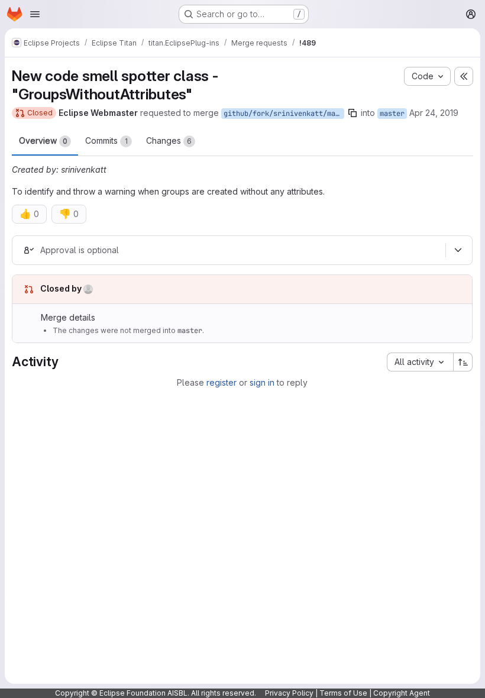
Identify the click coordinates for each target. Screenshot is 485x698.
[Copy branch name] (352, 113)
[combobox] (420, 362)
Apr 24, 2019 (433, 113)
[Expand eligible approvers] (458, 250)
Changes (169, 140)
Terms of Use (343, 693)
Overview (43, 140)
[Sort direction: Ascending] (463, 362)
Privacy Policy (289, 693)
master (392, 113)
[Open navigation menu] (34, 14)
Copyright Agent (401, 693)
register (221, 382)
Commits (106, 140)
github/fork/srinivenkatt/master (284, 113)
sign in (262, 382)
